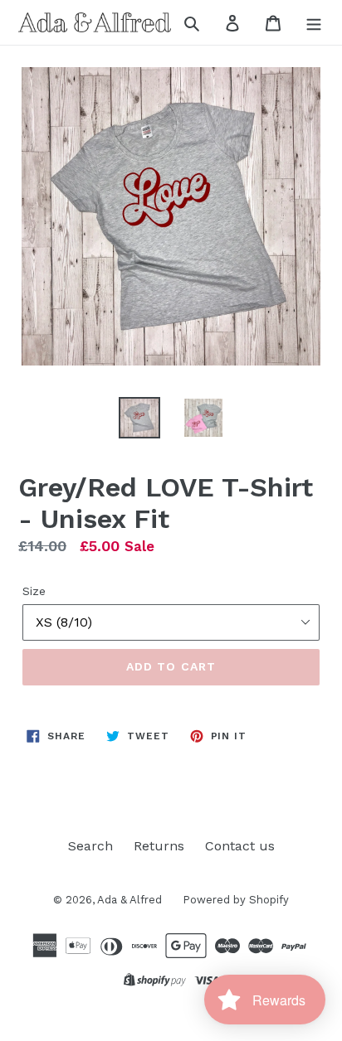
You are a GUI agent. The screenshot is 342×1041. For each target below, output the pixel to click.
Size (34, 591)
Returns (159, 846)
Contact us (240, 846)
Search (90, 846)
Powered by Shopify (236, 899)
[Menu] (314, 22)
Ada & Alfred (129, 899)
